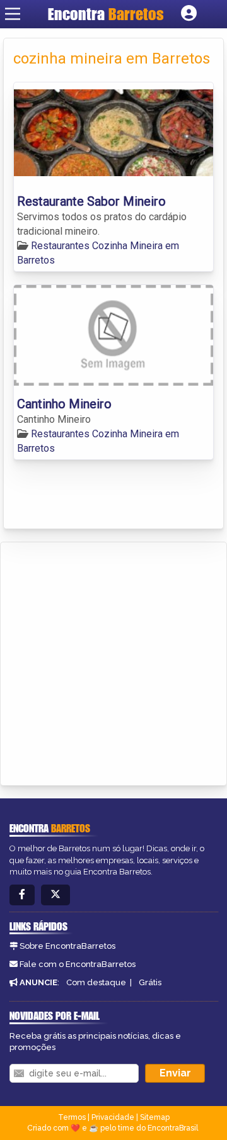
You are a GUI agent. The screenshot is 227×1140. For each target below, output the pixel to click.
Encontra (106, 13)
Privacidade (112, 1117)
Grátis (150, 982)
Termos (72, 1117)
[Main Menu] (12, 13)
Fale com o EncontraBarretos (78, 964)
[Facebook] (22, 895)
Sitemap (155, 1117)
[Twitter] (55, 895)
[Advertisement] (113, 662)
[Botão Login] (189, 14)
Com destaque (96, 982)
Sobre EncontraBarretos (67, 946)
